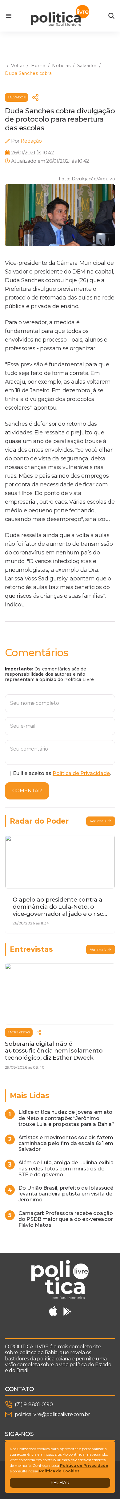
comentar (27, 791)
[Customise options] (111, 15)
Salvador (16, 97)
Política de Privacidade (81, 773)
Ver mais (98, 821)
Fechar (60, 1482)
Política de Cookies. (59, 1471)
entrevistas (18, 1032)
